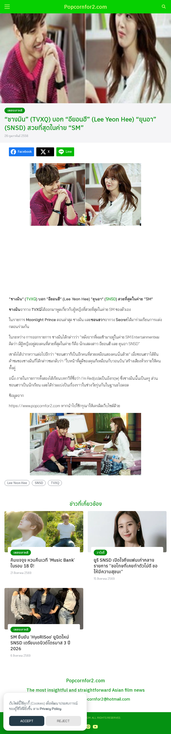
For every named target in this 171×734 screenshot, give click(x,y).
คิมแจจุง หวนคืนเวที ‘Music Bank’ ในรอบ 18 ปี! (42, 563)
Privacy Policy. (51, 709)
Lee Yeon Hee (17, 483)
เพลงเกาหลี (14, 110)
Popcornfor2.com (85, 6)
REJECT (63, 721)
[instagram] (88, 726)
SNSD (111, 299)
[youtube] (95, 726)
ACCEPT (26, 721)
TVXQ (31, 299)
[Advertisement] (85, 260)
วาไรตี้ (100, 552)
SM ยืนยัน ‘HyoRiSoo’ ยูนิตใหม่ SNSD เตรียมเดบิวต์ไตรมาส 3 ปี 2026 (40, 643)
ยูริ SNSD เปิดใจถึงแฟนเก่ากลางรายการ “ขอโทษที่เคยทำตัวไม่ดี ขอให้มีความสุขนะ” (125, 566)
